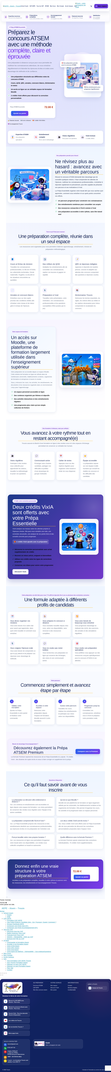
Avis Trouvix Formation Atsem (17, 962)
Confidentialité (72, 990)
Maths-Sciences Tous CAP (16, 933)
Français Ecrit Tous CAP (15, 935)
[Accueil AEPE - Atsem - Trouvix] (13, 6)
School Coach (24, 6)
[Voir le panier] (91, 6)
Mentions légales (72, 987)
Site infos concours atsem (40, 990)
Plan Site (10, 968)
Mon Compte (60, 6)
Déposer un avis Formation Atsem (18, 966)
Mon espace (53, 985)
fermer (2, 911)
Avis (4, 959)
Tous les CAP (40, 6)
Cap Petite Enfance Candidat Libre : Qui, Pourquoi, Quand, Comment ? (31, 922)
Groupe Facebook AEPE (15, 924)
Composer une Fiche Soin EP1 (17, 926)
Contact (9, 970)
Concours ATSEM (38, 985)
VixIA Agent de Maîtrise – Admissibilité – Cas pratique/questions (29, 951)
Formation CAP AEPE (14, 920)
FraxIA (9, 915)
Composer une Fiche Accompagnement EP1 (22, 928)
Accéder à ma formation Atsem (17, 944)
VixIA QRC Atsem (13, 948)
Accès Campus (69, 6)
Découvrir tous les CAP (15, 931)
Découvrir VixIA (20, 572)
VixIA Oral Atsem (13, 950)
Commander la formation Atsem (18, 942)
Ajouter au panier (19, 113)
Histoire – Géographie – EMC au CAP (20, 937)
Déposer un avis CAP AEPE (16, 964)
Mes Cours (53, 6)
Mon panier (53, 990)
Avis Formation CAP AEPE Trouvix (19, 961)
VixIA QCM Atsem (13, 946)
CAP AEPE (32, 6)
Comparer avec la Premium (88, 751)
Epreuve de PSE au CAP (15, 939)
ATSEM (47, 6)
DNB (8, 917)
